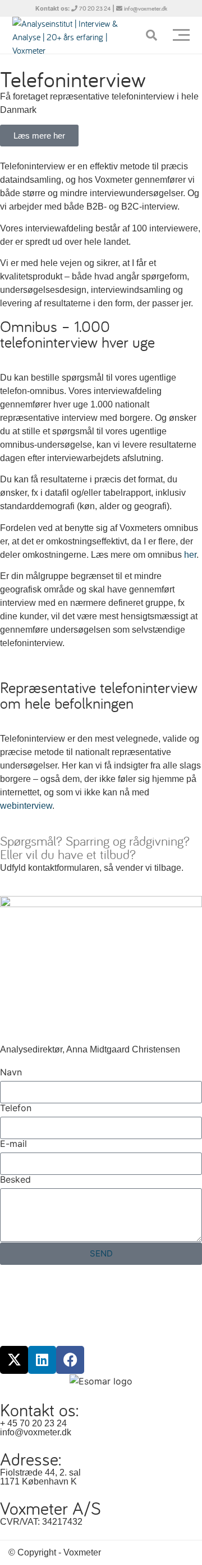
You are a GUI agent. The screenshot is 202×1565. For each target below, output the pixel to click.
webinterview (26, 805)
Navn (11, 1072)
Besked (15, 1179)
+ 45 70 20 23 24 (33, 1423)
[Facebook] (70, 1360)
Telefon (15, 1107)
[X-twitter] (14, 1360)
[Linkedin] (42, 1360)
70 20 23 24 (95, 9)
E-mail (13, 1143)
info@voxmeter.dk (145, 9)
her (190, 554)
